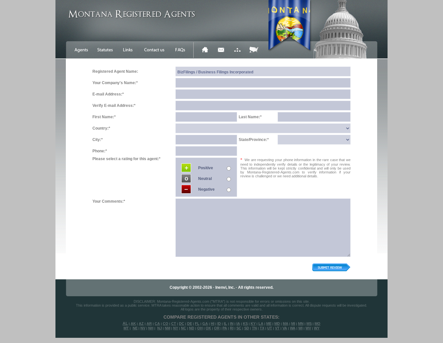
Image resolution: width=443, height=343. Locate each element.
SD (246, 328)
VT (277, 328)
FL (197, 323)
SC (238, 328)
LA (260, 323)
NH (150, 328)
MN (301, 323)
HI (212, 323)
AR (149, 323)
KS (245, 323)
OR (217, 328)
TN (254, 328)
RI (231, 328)
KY (253, 323)
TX (262, 328)
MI (293, 323)
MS (309, 323)
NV (142, 328)
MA (285, 323)
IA (238, 323)
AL (125, 323)
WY (316, 328)
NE (135, 328)
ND (191, 328)
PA (224, 328)
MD (277, 323)
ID (219, 323)
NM (167, 328)
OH (200, 328)
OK (208, 328)
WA (292, 328)
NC (183, 328)
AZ (141, 323)
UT (269, 328)
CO (165, 323)
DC (181, 323)
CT (173, 323)
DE (189, 323)
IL (225, 323)
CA (157, 323)
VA (284, 328)
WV (308, 328)
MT (126, 328)
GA (205, 323)
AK (133, 323)
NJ (159, 328)
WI (300, 328)
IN (231, 323)
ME (268, 323)
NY (175, 328)
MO (317, 323)
